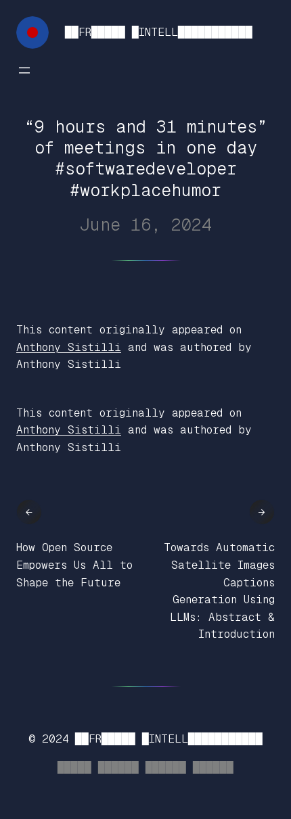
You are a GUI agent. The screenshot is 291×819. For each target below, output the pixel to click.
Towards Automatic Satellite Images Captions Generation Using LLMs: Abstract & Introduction (219, 590)
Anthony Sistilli (68, 347)
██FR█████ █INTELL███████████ (158, 32)
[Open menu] (24, 70)
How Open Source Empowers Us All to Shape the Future (74, 564)
